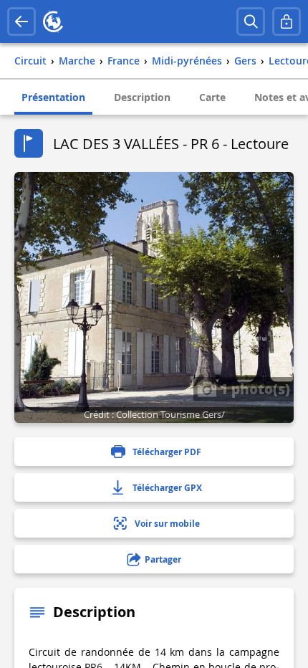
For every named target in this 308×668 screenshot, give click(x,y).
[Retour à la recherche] (21, 21)
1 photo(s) (253, 388)
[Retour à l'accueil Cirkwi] (53, 21)
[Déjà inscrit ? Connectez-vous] (286, 21)
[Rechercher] (250, 21)
